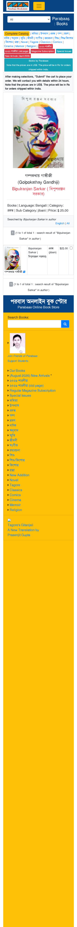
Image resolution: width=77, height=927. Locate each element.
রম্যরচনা (15, 450)
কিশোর (14, 465)
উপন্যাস (14, 405)
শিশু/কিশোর (17, 460)
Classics (16, 490)
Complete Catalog (17, 33)
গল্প (12, 415)
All (68, 223)
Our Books (17, 370)
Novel (14, 480)
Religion (16, 510)
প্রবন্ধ (13, 410)
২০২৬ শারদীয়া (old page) (27, 385)
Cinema (15, 500)
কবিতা (14, 400)
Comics (15, 495)
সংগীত (14, 445)
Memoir (15, 505)
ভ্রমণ (12, 420)
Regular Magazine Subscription (33, 390)
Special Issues (20, 395)
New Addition (19, 475)
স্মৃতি (12, 435)
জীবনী (13, 440)
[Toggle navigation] (39, 6)
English (59, 223)
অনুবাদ (14, 430)
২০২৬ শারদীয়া (19, 380)
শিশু (12, 455)
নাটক (13, 425)
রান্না (12, 470)
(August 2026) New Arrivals (30, 375)
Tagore (15, 485)
